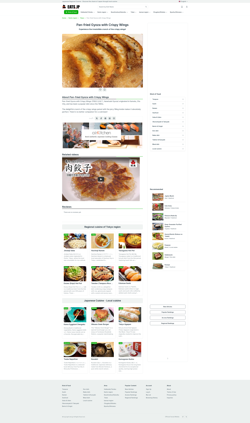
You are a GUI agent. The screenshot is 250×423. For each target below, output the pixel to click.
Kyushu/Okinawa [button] (176, 12)
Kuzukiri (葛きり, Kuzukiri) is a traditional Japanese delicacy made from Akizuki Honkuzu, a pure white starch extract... (101, 366)
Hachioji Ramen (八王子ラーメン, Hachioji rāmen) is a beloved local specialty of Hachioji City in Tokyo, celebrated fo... (102, 257)
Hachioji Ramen (98, 251)
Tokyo (82, 18)
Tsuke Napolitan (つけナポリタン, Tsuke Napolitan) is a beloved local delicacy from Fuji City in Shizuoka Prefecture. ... (75, 366)
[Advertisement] (167, 169)
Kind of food (72, 12)
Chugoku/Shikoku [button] (159, 12)
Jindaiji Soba (69, 251)
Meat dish (86, 398)
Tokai (106, 398)
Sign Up (148, 389)
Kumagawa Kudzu (126, 359)
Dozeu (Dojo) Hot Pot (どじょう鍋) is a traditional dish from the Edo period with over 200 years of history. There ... (75, 290)
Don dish (86, 389)
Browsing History (152, 398)
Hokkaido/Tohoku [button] (87, 12)
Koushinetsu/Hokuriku (111, 395)
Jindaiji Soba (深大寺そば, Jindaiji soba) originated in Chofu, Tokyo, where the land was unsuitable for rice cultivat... (75, 257)
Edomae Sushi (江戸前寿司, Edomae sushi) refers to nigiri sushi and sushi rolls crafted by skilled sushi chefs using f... (129, 290)
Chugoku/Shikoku (110, 403)
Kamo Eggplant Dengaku (74, 324)
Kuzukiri (94, 359)
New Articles (167, 306)
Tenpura (65, 389)
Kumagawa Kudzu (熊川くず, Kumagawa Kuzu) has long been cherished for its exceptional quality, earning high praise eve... (130, 367)
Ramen (64, 395)
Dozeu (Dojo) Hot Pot (73, 283)
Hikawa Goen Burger (100, 324)
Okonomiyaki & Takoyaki (70, 403)
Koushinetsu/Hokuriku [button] (118, 12)
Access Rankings (168, 318)
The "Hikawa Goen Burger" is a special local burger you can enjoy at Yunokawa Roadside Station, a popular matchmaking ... (102, 332)
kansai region (108, 400)
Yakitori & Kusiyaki (89, 395)
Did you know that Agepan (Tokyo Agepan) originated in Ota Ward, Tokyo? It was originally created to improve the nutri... (130, 332)
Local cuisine (87, 400)
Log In (148, 392)
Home (64, 18)
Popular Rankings (168, 312)
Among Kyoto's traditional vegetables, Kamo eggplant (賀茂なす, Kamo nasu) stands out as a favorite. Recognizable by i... (75, 331)
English (183, 1)
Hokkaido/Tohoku (110, 389)
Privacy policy (171, 395)
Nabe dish (86, 392)
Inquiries (170, 398)
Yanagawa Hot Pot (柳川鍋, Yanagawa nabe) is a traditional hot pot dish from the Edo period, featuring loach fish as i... (130, 257)
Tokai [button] (132, 12)
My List (148, 395)
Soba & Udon (66, 400)
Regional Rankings (167, 323)
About (169, 389)
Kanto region (73, 18)
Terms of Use (171, 392)
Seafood (65, 398)
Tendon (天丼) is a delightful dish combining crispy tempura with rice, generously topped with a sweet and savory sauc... (102, 290)
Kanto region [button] (101, 12)
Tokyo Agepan (125, 324)
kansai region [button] (144, 12)
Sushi (64, 392)
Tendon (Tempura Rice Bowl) (103, 283)
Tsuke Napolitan (71, 359)
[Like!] (100, 90)
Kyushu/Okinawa (110, 406)
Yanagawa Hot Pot (127, 251)
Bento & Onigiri (67, 406)
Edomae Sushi (125, 283)
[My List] (105, 90)
